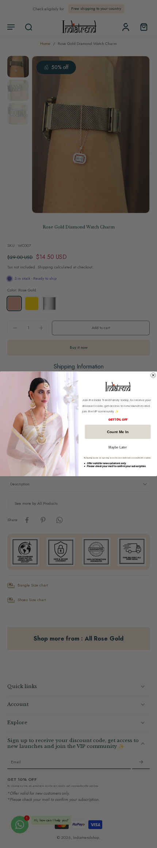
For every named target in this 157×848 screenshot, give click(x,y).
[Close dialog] (153, 375)
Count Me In (118, 431)
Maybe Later (117, 447)
